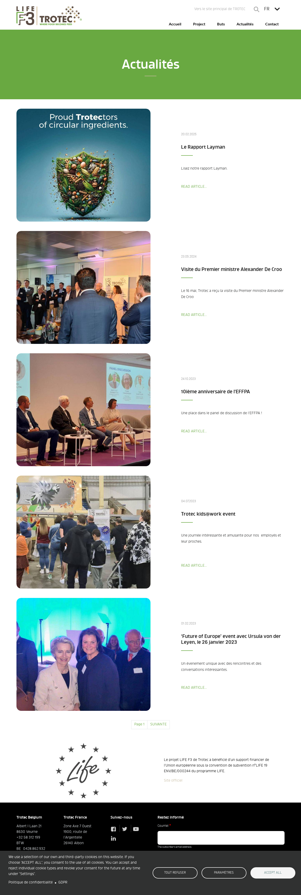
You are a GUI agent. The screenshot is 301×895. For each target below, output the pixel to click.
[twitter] (126, 829)
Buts (221, 24)
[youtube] (137, 829)
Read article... (194, 187)
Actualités (245, 24)
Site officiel (173, 781)
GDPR (62, 883)
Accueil (175, 24)
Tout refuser (175, 872)
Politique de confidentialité (30, 883)
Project (199, 24)
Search (256, 9)
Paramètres (224, 872)
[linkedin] (115, 839)
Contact (272, 24)
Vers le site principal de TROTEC (219, 9)
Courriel (163, 826)
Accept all (273, 872)
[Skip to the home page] (49, 15)
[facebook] (115, 829)
